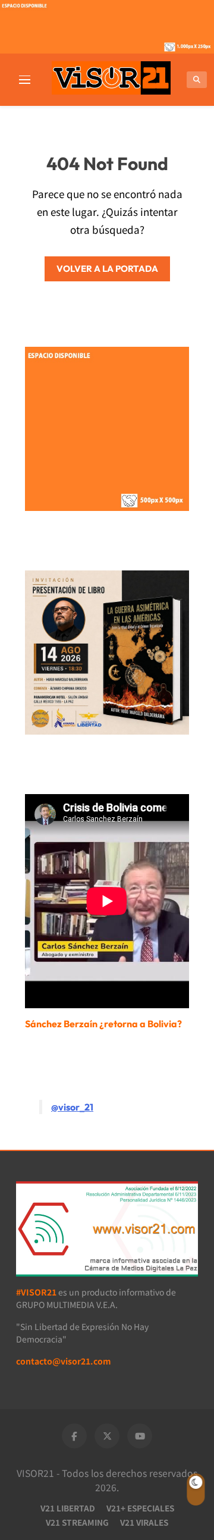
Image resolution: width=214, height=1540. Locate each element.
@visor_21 (72, 1107)
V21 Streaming (77, 1522)
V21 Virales (144, 1522)
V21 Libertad (67, 1508)
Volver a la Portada (107, 268)
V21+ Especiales (140, 1508)
